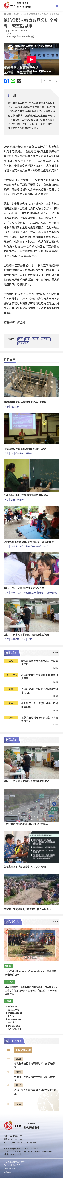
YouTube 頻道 (10, 1168)
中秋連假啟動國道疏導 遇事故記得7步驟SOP (27, 823)
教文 (27, 339)
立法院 (14, 546)
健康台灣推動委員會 (26, 592)
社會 (13, 499)
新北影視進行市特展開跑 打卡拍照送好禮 (39, 662)
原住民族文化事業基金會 (14, 1161)
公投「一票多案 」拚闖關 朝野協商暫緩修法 (26, 634)
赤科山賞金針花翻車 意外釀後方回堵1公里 (39, 690)
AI (12, 453)
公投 (30, 639)
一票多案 (15, 639)
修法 (24, 639)
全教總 (35, 339)
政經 (20, 339)
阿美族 (29, 453)
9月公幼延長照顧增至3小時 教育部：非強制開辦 (29, 541)
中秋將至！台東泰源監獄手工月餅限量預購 (39, 705)
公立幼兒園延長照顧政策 (30, 546)
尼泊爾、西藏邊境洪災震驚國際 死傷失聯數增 (27, 909)
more (19, 1104)
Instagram (8, 1171)
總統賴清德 (52, 592)
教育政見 (45, 339)
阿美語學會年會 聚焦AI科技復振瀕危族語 (25, 448)
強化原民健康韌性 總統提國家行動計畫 (24, 588)
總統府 (41, 592)
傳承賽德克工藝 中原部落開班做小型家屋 (25, 402)
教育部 (47, 546)
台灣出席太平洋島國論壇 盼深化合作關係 (25, 866)
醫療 (13, 592)
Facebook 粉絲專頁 (12, 1165)
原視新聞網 (24, 7)
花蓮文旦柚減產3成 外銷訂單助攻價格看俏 (39, 719)
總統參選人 (23, 343)
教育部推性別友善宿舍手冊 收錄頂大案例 (39, 676)
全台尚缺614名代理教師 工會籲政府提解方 (26, 495)
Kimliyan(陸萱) (12, 36)
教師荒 (20, 499)
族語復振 (19, 453)
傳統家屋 (15, 406)
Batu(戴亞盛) (28, 36)
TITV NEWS (22, 3)
